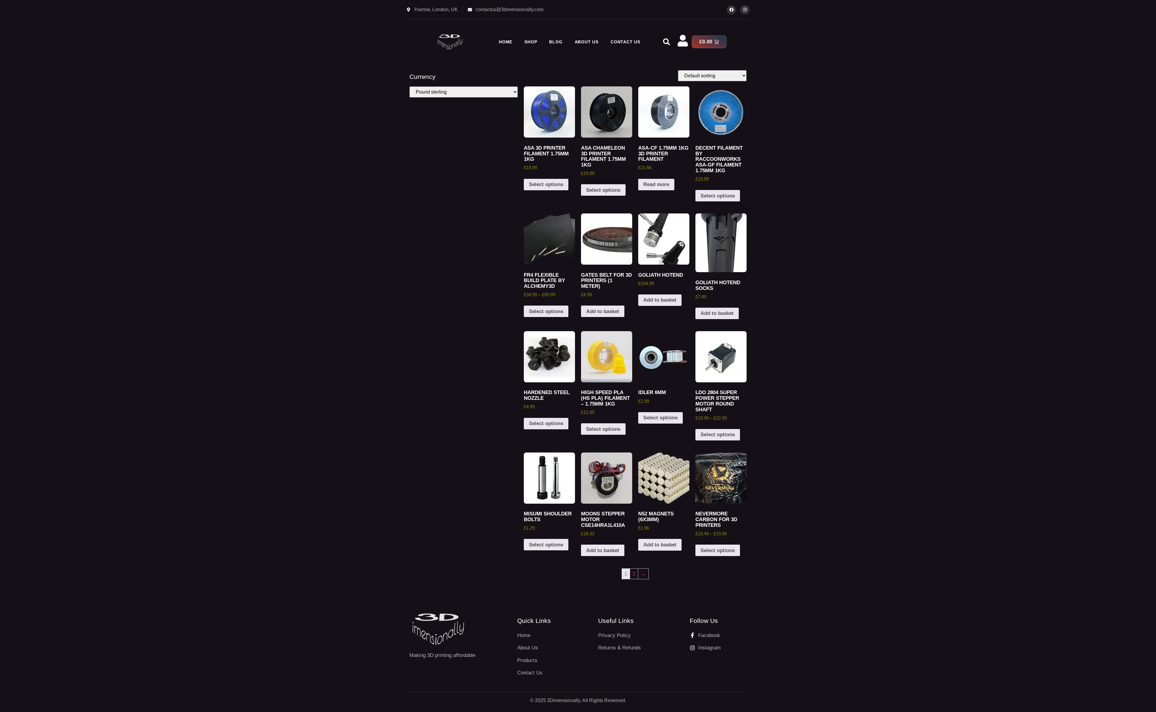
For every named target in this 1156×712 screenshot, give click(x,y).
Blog (555, 41)
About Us (586, 41)
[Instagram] (745, 9)
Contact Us (625, 41)
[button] (666, 42)
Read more (656, 184)
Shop (530, 41)
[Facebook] (731, 9)
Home (505, 41)
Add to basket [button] (602, 311)
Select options (546, 184)
